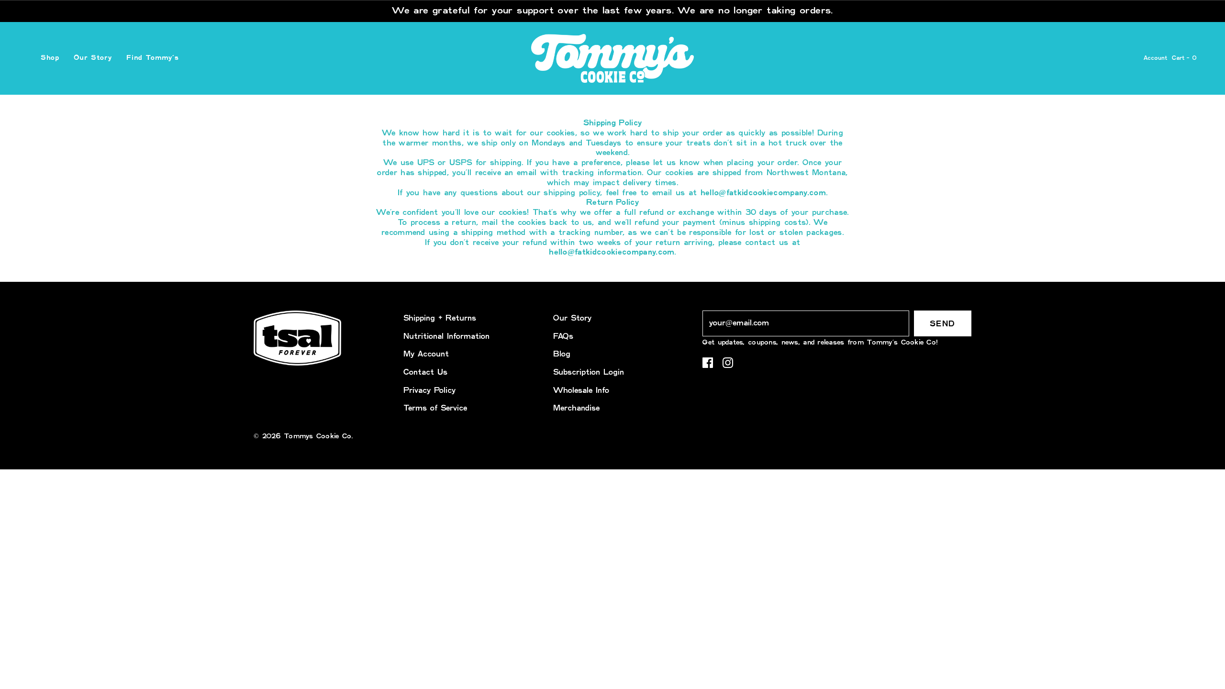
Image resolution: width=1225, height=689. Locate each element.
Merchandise (576, 408)
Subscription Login (588, 372)
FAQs (563, 336)
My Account (426, 354)
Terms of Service (435, 408)
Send (942, 324)
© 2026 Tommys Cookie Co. (303, 436)
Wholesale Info (581, 390)
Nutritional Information (446, 336)
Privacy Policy (429, 390)
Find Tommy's (152, 58)
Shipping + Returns (439, 318)
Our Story (93, 58)
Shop (50, 58)
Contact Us (425, 372)
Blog (561, 354)
